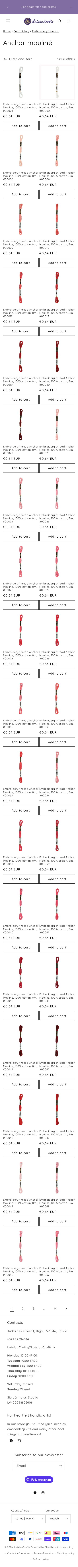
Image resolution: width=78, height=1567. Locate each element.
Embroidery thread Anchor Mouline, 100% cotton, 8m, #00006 (21, 176)
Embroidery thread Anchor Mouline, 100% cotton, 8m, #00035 (21, 792)
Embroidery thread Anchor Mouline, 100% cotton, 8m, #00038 (21, 861)
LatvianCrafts (22, 1547)
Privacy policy (65, 1547)
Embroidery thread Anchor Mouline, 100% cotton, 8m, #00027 (57, 587)
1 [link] (12, 1308)
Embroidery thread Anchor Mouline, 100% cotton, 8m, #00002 (57, 107)
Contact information (18, 1553)
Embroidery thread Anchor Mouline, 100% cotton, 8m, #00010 (57, 244)
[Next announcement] (71, 7)
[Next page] (65, 1308)
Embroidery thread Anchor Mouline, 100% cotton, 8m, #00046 (21, 1135)
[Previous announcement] (7, 7)
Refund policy (41, 1559)
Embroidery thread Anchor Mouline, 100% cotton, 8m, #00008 (57, 176)
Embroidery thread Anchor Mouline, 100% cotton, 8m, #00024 (21, 518)
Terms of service (43, 1553)
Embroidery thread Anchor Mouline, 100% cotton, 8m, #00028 (21, 655)
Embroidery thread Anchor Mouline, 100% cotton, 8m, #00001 (21, 107)
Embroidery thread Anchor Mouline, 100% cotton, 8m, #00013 (57, 313)
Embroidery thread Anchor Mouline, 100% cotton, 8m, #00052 (57, 1271)
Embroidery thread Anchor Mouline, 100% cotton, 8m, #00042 (21, 998)
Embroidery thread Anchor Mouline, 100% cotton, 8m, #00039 (57, 861)
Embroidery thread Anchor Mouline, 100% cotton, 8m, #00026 (21, 587)
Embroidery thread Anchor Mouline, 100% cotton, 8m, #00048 (21, 1203)
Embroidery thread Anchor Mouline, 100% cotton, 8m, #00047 (57, 1135)
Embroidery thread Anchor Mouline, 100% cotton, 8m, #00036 (57, 792)
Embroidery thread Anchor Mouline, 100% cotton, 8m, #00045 (57, 1066)
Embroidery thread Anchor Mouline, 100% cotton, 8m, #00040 (21, 929)
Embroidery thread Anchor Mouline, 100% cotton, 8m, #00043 (57, 998)
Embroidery (21, 31)
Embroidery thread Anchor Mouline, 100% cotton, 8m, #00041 (57, 929)
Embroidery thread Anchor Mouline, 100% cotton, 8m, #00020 (57, 381)
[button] (8, 21)
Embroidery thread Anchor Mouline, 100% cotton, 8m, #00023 (57, 450)
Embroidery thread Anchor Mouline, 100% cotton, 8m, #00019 (21, 381)
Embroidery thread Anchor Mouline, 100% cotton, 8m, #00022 (21, 450)
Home (7, 31)
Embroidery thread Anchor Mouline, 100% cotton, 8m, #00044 (21, 1066)
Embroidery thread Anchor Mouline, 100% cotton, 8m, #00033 (57, 724)
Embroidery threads (45, 31)
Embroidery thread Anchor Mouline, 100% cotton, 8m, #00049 (57, 1203)
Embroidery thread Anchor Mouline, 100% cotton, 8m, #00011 (21, 313)
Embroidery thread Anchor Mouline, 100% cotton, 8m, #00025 (57, 518)
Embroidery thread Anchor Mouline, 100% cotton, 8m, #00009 (21, 244)
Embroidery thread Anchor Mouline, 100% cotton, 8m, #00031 (21, 724)
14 (55, 1308)
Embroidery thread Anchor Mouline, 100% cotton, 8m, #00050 (21, 1271)
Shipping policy (66, 1553)
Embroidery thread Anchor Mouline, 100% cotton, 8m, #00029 (57, 655)
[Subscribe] (60, 1465)
